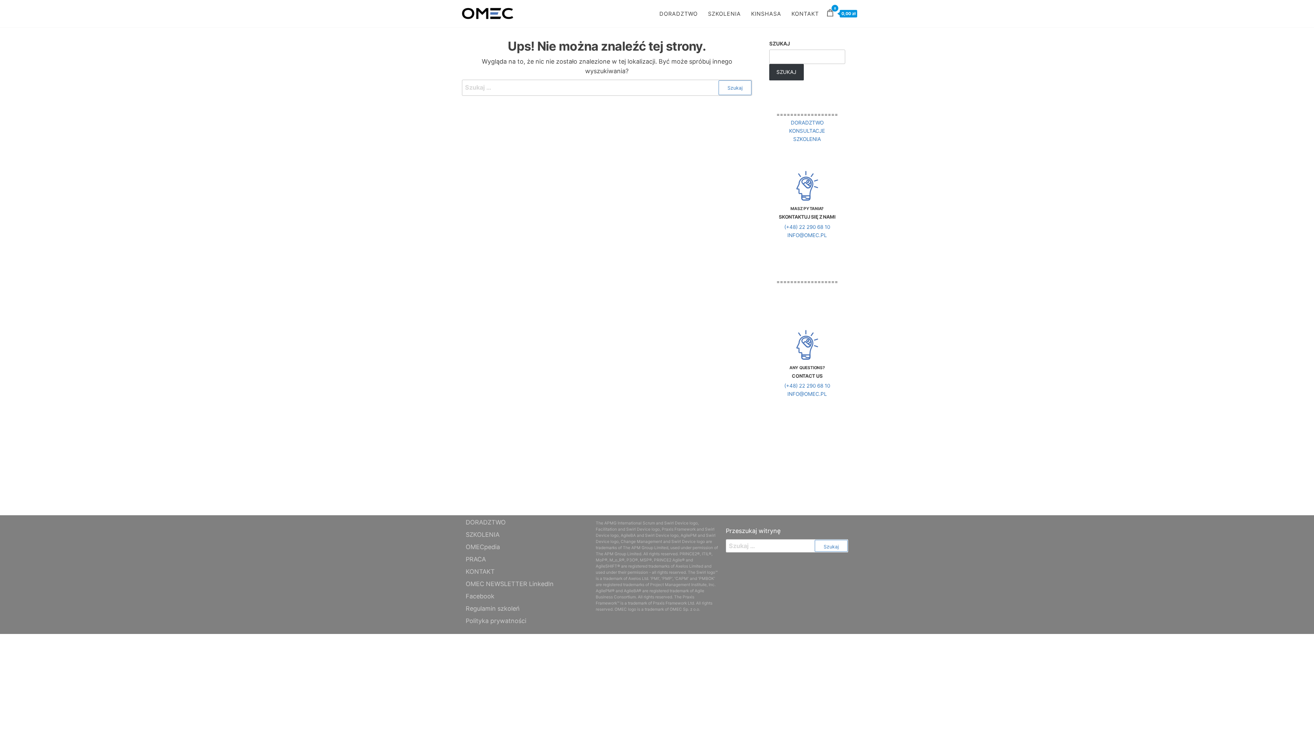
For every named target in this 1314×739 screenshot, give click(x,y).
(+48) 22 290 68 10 (807, 227)
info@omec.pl (807, 235)
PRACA (476, 559)
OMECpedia (483, 546)
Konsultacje (807, 131)
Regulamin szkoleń (493, 608)
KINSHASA (766, 13)
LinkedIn (541, 583)
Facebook (480, 596)
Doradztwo (807, 122)
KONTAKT (805, 13)
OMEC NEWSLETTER (496, 583)
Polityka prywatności (496, 620)
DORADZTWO (678, 13)
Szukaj (779, 43)
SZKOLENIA (724, 13)
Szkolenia (807, 139)
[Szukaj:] (607, 88)
